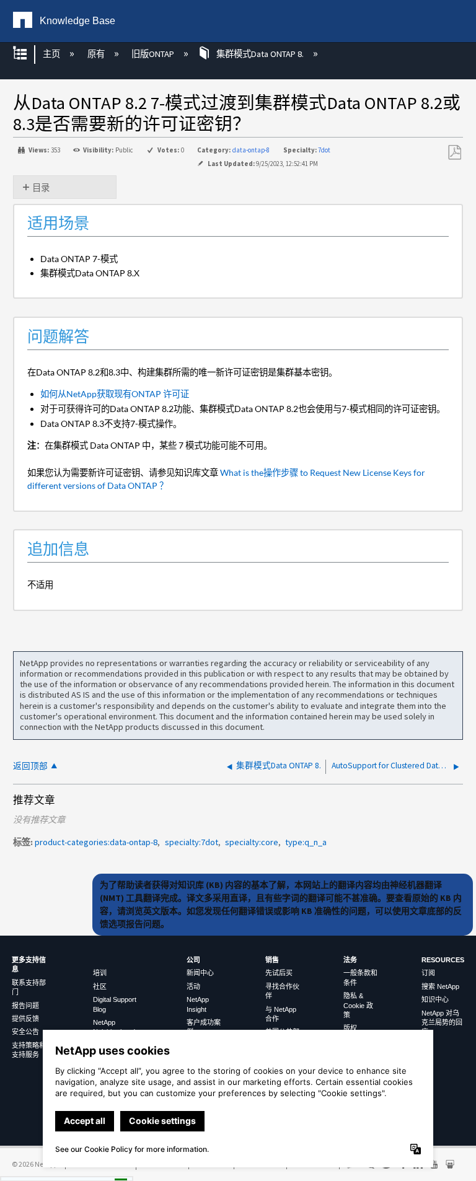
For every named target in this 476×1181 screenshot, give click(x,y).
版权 (350, 1028)
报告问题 (25, 1005)
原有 (96, 53)
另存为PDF (454, 152)
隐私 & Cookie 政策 (358, 1005)
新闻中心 (200, 973)
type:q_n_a (306, 842)
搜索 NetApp (440, 986)
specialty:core (251, 842)
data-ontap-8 (251, 150)
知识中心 (435, 999)
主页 (52, 53)
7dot (324, 150)
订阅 (428, 973)
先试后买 (279, 973)
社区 (100, 986)
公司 (193, 960)
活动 (193, 986)
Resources (442, 960)
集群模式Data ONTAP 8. (260, 53)
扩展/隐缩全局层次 (28, 54)
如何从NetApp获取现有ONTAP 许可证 (114, 394)
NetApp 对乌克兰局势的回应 (441, 1022)
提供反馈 (25, 1018)
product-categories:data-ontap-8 (96, 842)
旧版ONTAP (153, 53)
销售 (272, 960)
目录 (41, 187)
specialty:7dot (191, 842)
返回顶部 (30, 766)
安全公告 (25, 1031)
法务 (350, 960)
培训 (100, 973)
